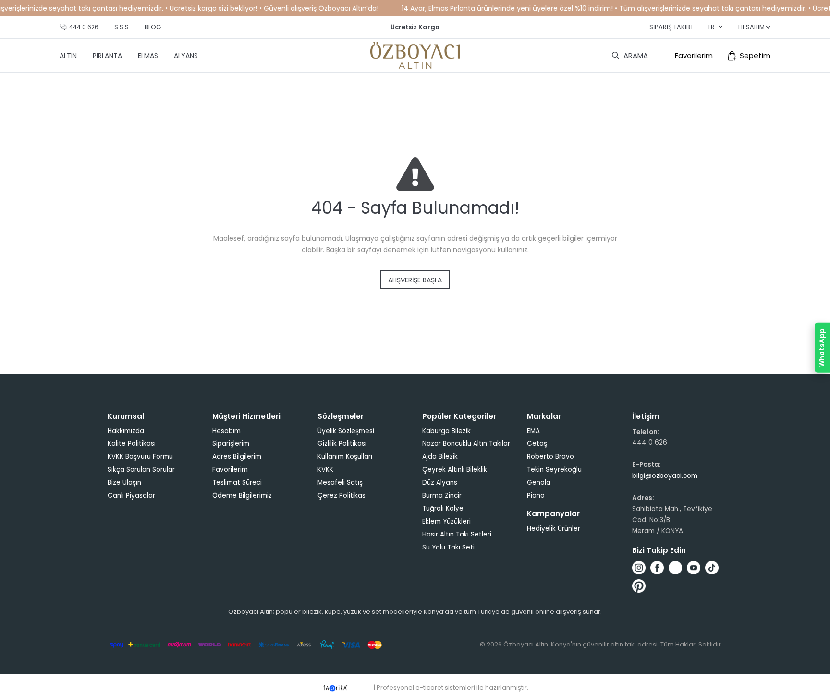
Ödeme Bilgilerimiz (242, 495)
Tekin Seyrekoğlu (554, 469)
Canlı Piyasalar (131, 495)
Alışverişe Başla (415, 280)
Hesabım (226, 431)
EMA (533, 431)
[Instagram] (639, 567)
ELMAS (148, 56)
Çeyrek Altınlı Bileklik (454, 469)
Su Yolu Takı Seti (448, 547)
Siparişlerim (230, 443)
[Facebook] (657, 567)
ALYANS (186, 56)
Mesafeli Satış (340, 482)
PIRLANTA (107, 56)
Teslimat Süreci (237, 482)
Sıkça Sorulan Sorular (141, 469)
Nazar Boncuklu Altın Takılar (466, 443)
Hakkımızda (126, 431)
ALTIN (68, 56)
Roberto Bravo (550, 456)
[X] (675, 567)
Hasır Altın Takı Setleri (456, 534)
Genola (538, 482)
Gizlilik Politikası (341, 443)
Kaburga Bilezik (446, 431)
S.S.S (121, 27)
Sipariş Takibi (670, 27)
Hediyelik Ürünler (553, 528)
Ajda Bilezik (440, 456)
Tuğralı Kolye (443, 508)
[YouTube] (693, 567)
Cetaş (537, 443)
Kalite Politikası (132, 443)
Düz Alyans (439, 482)
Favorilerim (694, 55)
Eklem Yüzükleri (446, 521)
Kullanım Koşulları (344, 456)
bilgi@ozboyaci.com (664, 475)
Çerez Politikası (342, 495)
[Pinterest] (639, 586)
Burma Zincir (442, 495)
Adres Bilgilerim (236, 456)
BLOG (153, 27)
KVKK (325, 469)
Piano (536, 495)
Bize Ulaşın (124, 482)
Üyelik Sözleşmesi (345, 431)
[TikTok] (712, 567)
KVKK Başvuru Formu (140, 456)
